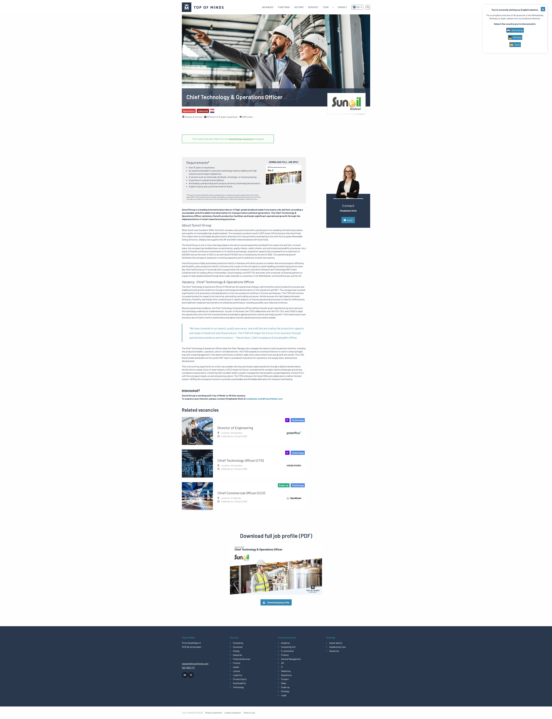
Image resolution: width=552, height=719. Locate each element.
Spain (517, 44)
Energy (236, 651)
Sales (283, 683)
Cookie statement (233, 713)
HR (282, 663)
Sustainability (239, 683)
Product (285, 679)
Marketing (286, 671)
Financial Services (241, 659)
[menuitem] (268, 7)
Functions (284, 7)
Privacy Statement (213, 713)
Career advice (335, 642)
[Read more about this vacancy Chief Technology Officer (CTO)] (244, 463)
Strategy (285, 691)
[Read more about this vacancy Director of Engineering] (244, 431)
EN (357, 7)
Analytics (285, 642)
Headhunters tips (337, 646)
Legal (283, 695)
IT (282, 667)
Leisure (236, 671)
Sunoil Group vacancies (241, 138)
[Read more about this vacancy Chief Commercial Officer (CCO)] (244, 496)
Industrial (237, 655)
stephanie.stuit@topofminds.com (264, 398)
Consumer (238, 646)
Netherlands (517, 30)
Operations (286, 675)
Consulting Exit (288, 646)
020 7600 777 (188, 667)
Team (325, 7)
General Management (291, 659)
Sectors (298, 7)
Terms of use (249, 713)
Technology (238, 687)
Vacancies (267, 7)
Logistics (237, 675)
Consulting (238, 642)
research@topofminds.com (195, 663)
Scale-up (285, 687)
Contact (342, 7)
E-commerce (287, 651)
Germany (517, 37)
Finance (285, 655)
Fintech (236, 663)
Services (313, 7)
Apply (350, 220)
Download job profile (278, 602)
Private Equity (240, 679)
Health (236, 667)
